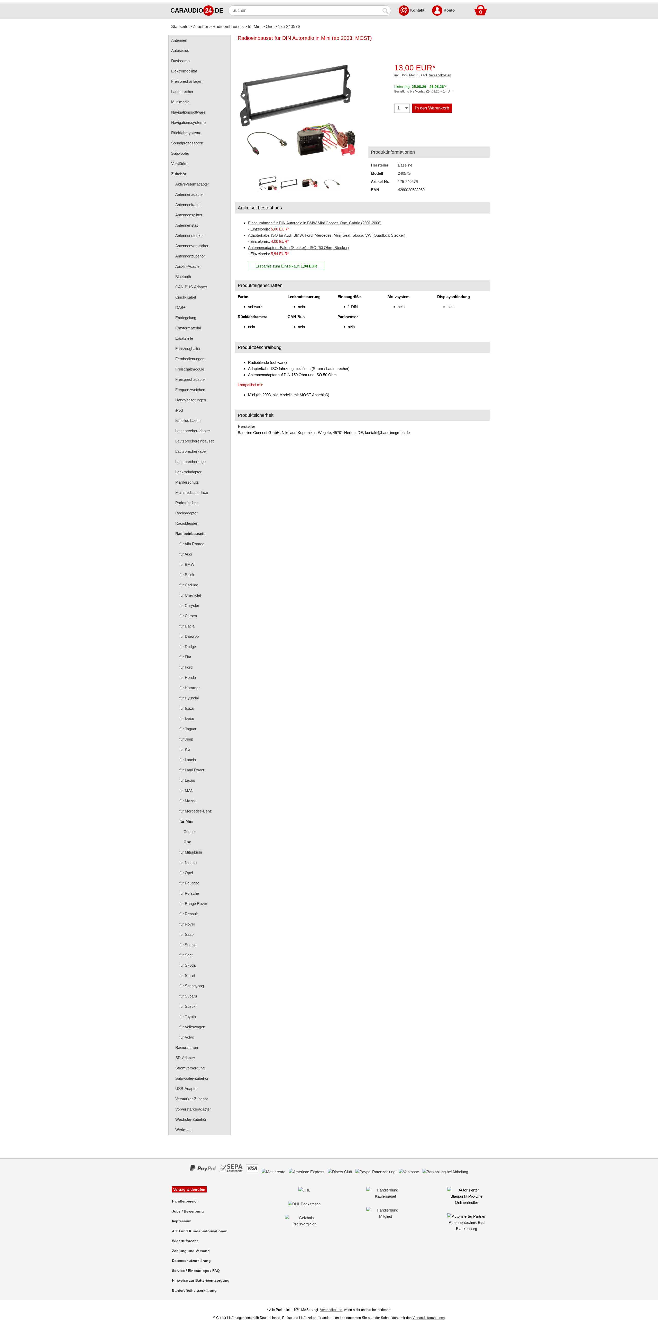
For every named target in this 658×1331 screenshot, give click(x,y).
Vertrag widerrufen (189, 1189)
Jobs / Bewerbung (188, 1211)
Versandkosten (440, 75)
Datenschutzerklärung (191, 1261)
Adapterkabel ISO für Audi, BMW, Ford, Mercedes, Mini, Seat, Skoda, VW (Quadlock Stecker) (326, 235)
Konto (449, 10)
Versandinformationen (429, 1318)
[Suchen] (386, 10)
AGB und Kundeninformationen (199, 1231)
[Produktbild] (299, 110)
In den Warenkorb (432, 108)
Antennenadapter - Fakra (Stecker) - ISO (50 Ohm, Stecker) (298, 247)
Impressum (181, 1221)
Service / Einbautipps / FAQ (196, 1271)
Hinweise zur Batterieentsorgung (201, 1280)
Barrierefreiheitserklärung (194, 1290)
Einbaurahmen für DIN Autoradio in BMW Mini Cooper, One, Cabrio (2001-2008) (314, 223)
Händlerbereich (185, 1201)
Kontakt (417, 10)
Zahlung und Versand (191, 1251)
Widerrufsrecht (185, 1241)
